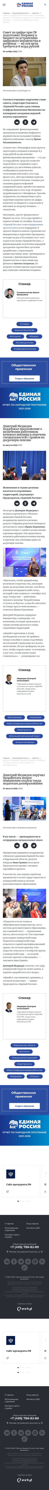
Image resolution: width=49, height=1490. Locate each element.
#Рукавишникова (24, 343)
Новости (35, 13)
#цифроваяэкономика (25, 349)
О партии (9, 1224)
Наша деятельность (20, 13)
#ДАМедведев (15, 717)
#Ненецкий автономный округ (24, 736)
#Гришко (34, 1076)
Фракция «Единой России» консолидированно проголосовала (23, 224)
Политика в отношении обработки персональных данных (24, 1293)
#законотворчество (24, 330)
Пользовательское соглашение (24, 1287)
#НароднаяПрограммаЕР (24, 1058)
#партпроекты (24, 730)
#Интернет (15, 336)
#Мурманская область (24, 1045)
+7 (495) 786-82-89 (24, 1247)
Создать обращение (24, 378)
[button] (18, 1201)
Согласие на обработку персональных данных (24, 1296)
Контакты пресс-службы (12, 1236)
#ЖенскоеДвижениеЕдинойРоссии (24, 723)
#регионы (24, 1051)
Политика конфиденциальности (24, 1289)
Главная (6, 13)
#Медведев (35, 717)
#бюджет (34, 336)
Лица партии (32, 1224)
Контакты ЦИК (33, 1228)
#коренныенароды (25, 742)
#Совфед (24, 324)
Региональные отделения (11, 1229)
